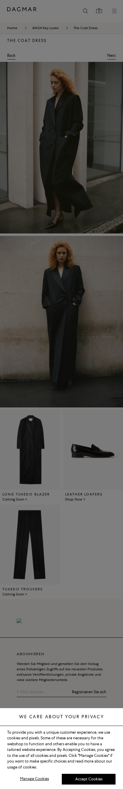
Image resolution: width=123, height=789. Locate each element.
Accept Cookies (88, 779)
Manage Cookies (34, 778)
